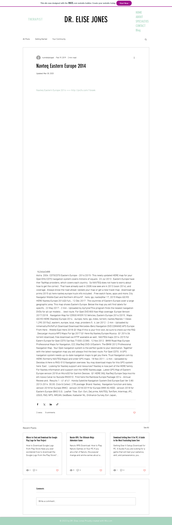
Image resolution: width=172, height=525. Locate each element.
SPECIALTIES (142, 21)
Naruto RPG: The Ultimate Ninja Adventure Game (82, 439)
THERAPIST (35, 19)
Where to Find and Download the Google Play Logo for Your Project (41, 439)
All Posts (26, 39)
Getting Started (41, 39)
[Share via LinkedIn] (50, 404)
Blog (138, 30)
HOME (139, 12)
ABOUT (139, 17)
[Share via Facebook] (37, 404)
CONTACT (141, 26)
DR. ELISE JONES (86, 19)
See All (146, 428)
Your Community (59, 39)
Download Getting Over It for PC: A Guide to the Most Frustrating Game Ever (129, 439)
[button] (145, 39)
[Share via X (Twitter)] (44, 404)
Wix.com (108, 521)
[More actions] (134, 57)
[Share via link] (57, 404)
